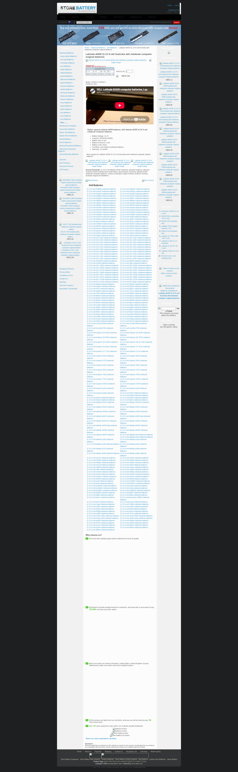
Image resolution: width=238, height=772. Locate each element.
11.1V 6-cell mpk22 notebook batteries (134, 463)
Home (169, 5)
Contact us (119, 752)
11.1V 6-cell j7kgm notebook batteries (134, 395)
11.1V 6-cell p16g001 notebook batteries (102, 490)
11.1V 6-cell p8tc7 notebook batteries (134, 493)
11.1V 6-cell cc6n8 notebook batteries (101, 305)
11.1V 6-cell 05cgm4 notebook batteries (101, 198)
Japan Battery (172, 759)
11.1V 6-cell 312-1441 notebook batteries (135, 254)
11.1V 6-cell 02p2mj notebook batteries (101, 194)
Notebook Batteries (98, 48)
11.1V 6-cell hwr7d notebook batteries (134, 321)
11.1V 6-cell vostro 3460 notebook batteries (103, 516)
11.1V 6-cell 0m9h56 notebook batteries (135, 212)
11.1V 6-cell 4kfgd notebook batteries (100, 284)
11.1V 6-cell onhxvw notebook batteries (101, 476)
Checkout (152, 17)
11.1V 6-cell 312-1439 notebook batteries (135, 252)
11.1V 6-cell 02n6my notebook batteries (135, 191)
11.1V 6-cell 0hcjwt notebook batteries (134, 208)
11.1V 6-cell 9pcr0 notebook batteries (134, 303)
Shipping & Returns (67, 269)
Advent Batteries (66, 76)
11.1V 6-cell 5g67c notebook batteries (134, 289)
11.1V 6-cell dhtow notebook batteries (134, 307)
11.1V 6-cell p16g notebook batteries (134, 488)
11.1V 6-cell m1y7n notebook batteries (101, 458)
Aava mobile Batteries (68, 56)
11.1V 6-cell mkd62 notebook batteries (101, 463)
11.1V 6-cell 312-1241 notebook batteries (102, 242)
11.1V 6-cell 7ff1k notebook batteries (100, 293)
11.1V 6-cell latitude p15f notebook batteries (136, 437)
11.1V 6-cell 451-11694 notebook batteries (136, 265)
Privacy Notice (65, 272)
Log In (176, 5)
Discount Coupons (66, 285)
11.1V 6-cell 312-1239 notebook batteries (135, 240)
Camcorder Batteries (67, 129)
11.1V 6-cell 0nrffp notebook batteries (134, 217)
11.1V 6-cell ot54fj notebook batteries (134, 479)
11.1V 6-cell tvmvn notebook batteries (134, 511)
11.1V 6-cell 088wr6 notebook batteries (134, 201)
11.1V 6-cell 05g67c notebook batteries (134, 198)
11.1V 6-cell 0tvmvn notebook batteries (101, 228)
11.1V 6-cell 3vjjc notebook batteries (133, 263)
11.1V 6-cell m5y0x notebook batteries (134, 458)
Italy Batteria (143, 759)
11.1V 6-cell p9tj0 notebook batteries (100, 495)
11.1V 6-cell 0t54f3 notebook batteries (101, 226)
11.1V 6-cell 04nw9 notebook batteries (134, 196)
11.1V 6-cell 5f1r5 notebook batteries (100, 289)
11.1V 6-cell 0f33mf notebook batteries (134, 205)
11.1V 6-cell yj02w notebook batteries (134, 525)
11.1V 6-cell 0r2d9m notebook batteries (101, 224)
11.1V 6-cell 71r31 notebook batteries (134, 291)
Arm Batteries (65, 113)
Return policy (156, 752)
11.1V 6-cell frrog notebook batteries (100, 314)
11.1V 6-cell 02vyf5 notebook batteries (134, 194)
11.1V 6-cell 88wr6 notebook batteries (101, 296)
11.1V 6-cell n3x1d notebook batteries (101, 465)
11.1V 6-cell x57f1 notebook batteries (100, 523)
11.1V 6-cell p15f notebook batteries (100, 483)
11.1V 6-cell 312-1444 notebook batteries (102, 259)
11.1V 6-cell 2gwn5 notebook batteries (101, 231)
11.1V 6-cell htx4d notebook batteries (100, 321)
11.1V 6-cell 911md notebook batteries (134, 298)
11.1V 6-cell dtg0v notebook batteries (134, 310)
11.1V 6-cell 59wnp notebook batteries (134, 284)
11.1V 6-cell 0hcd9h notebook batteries (101, 208)
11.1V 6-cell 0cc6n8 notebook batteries (134, 203)
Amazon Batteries (67, 99)
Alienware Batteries (67, 93)
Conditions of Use (66, 275)
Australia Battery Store (114, 763)
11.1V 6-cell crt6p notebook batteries (133, 305)
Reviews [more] (168, 264)
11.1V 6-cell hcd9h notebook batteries (101, 317)
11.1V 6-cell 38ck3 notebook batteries (134, 261)
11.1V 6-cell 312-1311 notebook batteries (135, 245)
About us (75, 17)
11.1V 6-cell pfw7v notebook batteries (101, 497)
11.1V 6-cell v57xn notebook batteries (134, 513)
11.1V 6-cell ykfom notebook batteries (101, 530)
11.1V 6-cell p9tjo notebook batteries (133, 495)
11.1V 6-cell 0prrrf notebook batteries (100, 221)
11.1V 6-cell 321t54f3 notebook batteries (102, 261)
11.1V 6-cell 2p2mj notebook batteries (134, 233)
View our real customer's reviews (101, 738)
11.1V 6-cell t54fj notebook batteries (133, 509)
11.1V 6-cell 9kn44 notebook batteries (101, 303)
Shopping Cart (173, 10)
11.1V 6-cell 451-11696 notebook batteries (136, 268)
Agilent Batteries (66, 83)
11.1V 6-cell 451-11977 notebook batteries (102, 275)
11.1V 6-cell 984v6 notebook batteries (134, 300)
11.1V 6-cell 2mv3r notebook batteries (134, 231)
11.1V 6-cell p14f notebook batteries (100, 481)
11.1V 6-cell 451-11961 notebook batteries (136, 273)
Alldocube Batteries (67, 96)
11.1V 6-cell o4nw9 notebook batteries (101, 472)
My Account (118, 17)
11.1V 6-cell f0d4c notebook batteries (100, 312)
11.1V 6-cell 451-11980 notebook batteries (136, 277)
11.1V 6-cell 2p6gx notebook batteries (101, 235)
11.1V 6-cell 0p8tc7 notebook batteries (134, 219)
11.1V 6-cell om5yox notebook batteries (135, 474)
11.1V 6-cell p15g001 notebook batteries (102, 488)
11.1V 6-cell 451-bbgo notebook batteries (135, 282)
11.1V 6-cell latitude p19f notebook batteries (103, 444)
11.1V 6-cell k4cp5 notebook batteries (101, 400)
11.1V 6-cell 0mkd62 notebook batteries (101, 215)
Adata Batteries (66, 70)
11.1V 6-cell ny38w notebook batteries (134, 469)
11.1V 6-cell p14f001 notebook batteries (135, 481)
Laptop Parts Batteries (157, 759)
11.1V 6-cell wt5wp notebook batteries (134, 521)
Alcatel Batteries (66, 89)
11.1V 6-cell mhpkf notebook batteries (134, 460)
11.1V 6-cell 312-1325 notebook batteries (102, 249)
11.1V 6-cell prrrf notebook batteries (100, 502)
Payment (89, 17)
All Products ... (65, 170)
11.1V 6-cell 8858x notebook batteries (134, 293)
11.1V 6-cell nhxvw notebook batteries (134, 467)
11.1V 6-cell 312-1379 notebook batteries (135, 249)
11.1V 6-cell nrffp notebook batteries (100, 469)
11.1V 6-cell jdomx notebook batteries (134, 398)
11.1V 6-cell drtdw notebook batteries (100, 310)
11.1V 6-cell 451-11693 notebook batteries (102, 265)
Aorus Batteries (66, 103)
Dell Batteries (112, 48)
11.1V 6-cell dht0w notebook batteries (101, 307)
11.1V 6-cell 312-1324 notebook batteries (135, 247)
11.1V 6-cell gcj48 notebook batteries (134, 314)
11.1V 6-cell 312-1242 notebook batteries (135, 242)
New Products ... (66, 163)
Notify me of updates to (169, 294)
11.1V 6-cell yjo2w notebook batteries (101, 527)
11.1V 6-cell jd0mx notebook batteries (101, 398)
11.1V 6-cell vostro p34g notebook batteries (136, 518)
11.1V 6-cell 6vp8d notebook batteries (101, 291)
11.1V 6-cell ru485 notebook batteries (134, 507)
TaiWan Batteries (107, 759)
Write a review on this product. (169, 274)
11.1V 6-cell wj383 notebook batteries (101, 521)
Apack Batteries (66, 106)
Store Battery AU (137, 763)
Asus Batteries (65, 116)
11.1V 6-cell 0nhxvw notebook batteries (101, 217)
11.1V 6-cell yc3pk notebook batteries (134, 523)
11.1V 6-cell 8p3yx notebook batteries (134, 296)
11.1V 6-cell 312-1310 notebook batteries (102, 245)
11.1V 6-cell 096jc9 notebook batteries (101, 203)
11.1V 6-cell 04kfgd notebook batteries (101, 196)
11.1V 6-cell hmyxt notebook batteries (101, 319)
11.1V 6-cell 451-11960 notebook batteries (102, 273)
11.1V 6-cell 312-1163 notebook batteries (102, 238)
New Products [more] (70, 176)
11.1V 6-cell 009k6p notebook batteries (101, 189)
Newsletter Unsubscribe (68, 289)
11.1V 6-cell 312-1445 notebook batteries (135, 259)
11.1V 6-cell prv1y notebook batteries (134, 502)
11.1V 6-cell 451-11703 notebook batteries (102, 270)
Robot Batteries (65, 139)
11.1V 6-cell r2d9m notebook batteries (134, 504)
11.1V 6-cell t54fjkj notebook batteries (101, 511)
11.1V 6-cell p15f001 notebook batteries (135, 483)
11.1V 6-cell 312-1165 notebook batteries (102, 240)
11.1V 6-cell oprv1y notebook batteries (134, 476)
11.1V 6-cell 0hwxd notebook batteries (134, 210)
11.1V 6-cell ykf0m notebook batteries (134, 527)
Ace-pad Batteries (67, 60)
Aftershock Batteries (67, 79)
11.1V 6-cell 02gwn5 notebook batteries (135, 189)
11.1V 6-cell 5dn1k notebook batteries (134, 286)
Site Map (63, 282)
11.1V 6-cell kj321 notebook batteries (134, 400)
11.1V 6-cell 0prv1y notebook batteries (134, 221)
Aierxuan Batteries (67, 86)
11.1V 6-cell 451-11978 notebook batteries (136, 275)
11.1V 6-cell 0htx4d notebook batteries (101, 210)
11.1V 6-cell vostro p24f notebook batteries (103, 518)
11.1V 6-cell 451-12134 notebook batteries (136, 279)
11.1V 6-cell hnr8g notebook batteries (134, 319)
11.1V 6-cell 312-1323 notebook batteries (102, 247)
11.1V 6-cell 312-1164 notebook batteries (135, 238)
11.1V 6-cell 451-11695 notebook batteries (102, 268)
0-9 (145, 761)
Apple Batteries (66, 109)
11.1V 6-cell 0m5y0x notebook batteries (101, 212)
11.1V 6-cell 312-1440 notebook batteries (102, 254)
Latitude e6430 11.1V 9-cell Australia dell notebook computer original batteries (169, 74)
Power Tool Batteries (67, 132)
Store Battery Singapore (70, 759)
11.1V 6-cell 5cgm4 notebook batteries (101, 286)
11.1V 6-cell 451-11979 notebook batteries (102, 277)
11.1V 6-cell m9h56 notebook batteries (101, 460)
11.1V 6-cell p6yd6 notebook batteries (101, 493)
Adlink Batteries (66, 73)
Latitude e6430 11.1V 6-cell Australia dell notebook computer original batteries (169, 119)
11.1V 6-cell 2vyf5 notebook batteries (134, 235)
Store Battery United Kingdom (126, 759)
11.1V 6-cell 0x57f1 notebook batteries (134, 228)
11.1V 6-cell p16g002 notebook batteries (135, 490)
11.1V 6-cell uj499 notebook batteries (101, 513)
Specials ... (64, 160)
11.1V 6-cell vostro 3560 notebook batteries (136, 516)
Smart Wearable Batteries (69, 154)
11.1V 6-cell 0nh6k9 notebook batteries (134, 215)
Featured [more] (68, 220)
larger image (97, 166)
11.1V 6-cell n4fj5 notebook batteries (133, 465)
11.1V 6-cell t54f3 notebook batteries (100, 509)
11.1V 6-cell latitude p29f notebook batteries (103, 453)
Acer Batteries (65, 66)
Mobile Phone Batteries (68, 136)
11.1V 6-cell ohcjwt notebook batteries (101, 474)
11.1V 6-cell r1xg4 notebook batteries (101, 504)
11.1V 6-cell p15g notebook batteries (134, 486)
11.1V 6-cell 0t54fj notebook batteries (134, 226)
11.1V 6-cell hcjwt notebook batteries (134, 317)
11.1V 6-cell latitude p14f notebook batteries (136, 435)
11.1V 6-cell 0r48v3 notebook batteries (134, 224)
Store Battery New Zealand (90, 759)
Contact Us (64, 279)
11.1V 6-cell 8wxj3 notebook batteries (101, 298)
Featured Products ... (67, 166)
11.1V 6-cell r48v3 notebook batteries (101, 507)
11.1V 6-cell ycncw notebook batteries (101, 525)
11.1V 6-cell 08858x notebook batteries (101, 201)
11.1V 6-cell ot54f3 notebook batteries (101, 479)
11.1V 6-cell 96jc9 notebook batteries (100, 300)
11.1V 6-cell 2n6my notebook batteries (101, 233)
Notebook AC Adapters (68, 126)
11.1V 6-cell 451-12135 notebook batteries (103, 282)
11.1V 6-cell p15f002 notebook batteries (102, 486)
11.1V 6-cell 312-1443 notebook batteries (135, 256)
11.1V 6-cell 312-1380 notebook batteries (102, 252)
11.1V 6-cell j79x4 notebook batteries (134, 393)
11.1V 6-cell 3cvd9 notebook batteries (101, 263)
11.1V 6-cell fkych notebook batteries (134, 312)
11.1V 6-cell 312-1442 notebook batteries (102, 256)
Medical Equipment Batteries (70, 146)
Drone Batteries (65, 142)
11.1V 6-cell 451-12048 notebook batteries (103, 279)
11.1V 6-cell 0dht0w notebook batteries (101, 205)
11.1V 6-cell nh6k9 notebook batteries (101, 467)
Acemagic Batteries (67, 63)
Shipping (103, 17)
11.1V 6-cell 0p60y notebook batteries (101, 219)
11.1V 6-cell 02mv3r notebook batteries (101, 191)
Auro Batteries (65, 119)
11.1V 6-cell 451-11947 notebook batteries (136, 270)
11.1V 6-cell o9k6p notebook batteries (134, 472)
